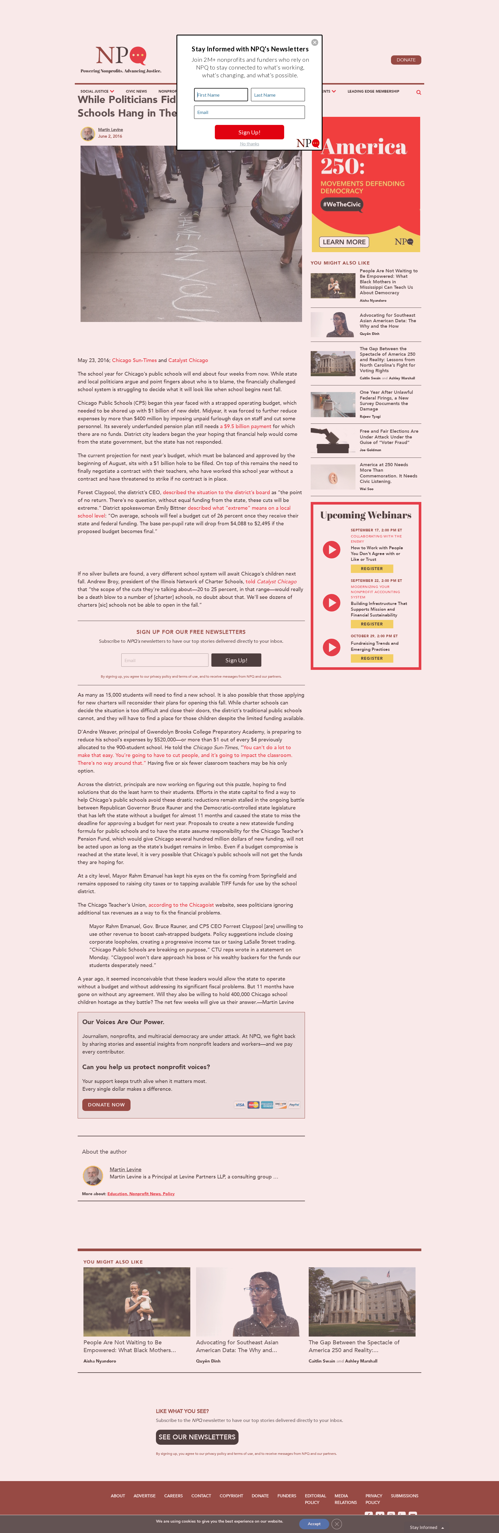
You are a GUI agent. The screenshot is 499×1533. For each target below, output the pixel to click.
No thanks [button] (249, 143)
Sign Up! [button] (249, 132)
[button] (314, 42)
